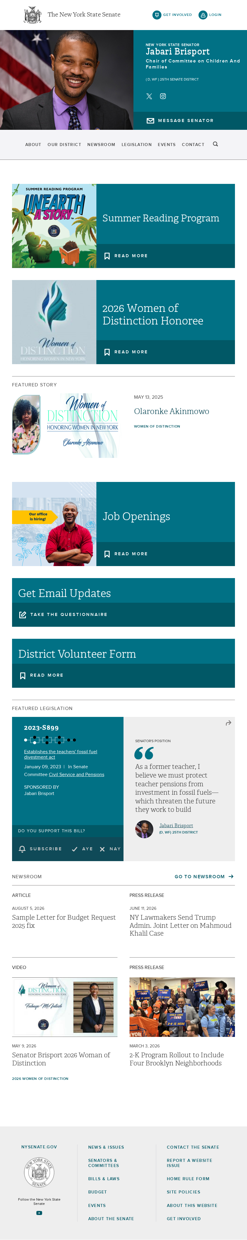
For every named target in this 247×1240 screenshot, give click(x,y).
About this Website (192, 1206)
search (215, 144)
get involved (177, 15)
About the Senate (111, 1219)
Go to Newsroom (201, 876)
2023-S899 (41, 727)
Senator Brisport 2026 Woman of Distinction (61, 1059)
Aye (87, 849)
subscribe (46, 849)
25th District (185, 832)
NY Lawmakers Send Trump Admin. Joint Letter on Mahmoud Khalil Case (181, 925)
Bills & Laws (104, 1179)
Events (167, 145)
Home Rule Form (188, 1179)
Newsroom (101, 145)
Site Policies (183, 1192)
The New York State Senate (84, 15)
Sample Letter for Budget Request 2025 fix (64, 921)
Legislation (137, 145)
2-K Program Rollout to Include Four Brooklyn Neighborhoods (177, 1059)
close (228, 723)
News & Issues (106, 1147)
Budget (97, 1192)
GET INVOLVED (184, 1219)
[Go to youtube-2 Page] (39, 1213)
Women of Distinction (157, 426)
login (215, 15)
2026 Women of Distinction (40, 1079)
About (33, 145)
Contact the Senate (193, 1147)
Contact (193, 145)
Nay (115, 849)
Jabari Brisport (178, 51)
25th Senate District (179, 79)
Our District (64, 145)
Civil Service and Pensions (76, 774)
